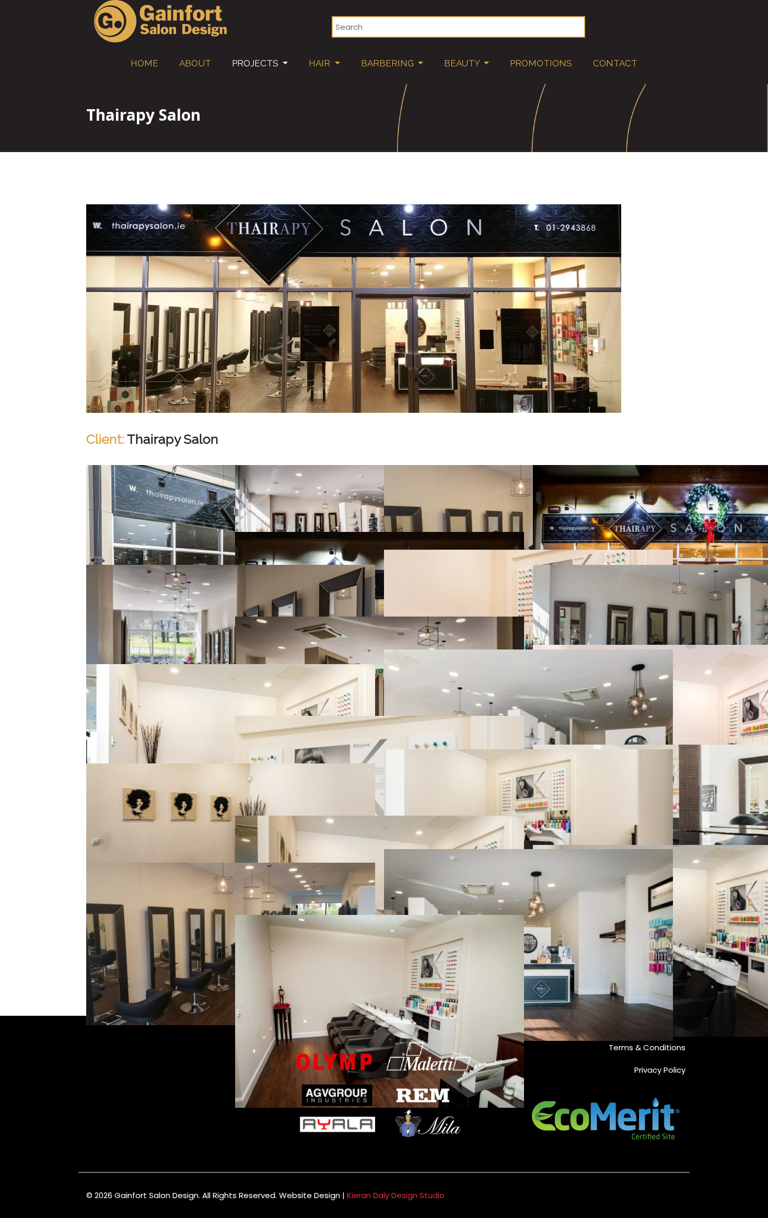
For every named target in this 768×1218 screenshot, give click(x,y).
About (195, 63)
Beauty (463, 63)
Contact (615, 63)
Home (144, 63)
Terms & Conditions (647, 1047)
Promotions (541, 63)
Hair (320, 63)
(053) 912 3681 (138, 1098)
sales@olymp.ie (136, 1112)
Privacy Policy (659, 1069)
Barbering (388, 63)
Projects (256, 63)
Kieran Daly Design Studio (396, 1195)
